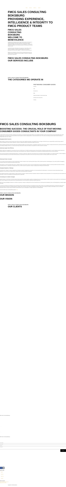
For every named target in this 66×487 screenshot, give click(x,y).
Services (30, 7)
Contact (39, 7)
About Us (34, 7)
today (17, 189)
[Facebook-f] (1, 468)
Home (26, 7)
